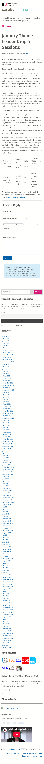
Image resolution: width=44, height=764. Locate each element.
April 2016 (5, 598)
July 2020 (5, 479)
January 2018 (6, 549)
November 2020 (8, 469)
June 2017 (5, 565)
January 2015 (6, 631)
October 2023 (7, 388)
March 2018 (6, 544)
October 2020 (7, 472)
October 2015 (7, 612)
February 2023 (7, 406)
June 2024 (5, 369)
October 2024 (7, 359)
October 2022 (7, 416)
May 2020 (6, 483)
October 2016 (7, 584)
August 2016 (6, 589)
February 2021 (7, 462)
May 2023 (5, 399)
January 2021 (6, 465)
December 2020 (8, 467)
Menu (9, 26)
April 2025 (5, 345)
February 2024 (7, 378)
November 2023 (8, 385)
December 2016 (7, 579)
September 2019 (8, 502)
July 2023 (5, 395)
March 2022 (6, 432)
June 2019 (5, 509)
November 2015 (7, 610)
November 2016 (7, 582)
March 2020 (6, 488)
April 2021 (5, 458)
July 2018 (5, 535)
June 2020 (5, 481)
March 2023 (6, 404)
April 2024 (5, 374)
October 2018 (7, 528)
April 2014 (5, 645)
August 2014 (6, 640)
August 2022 (6, 420)
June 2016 (5, 593)
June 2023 (5, 397)
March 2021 (6, 460)
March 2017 (6, 572)
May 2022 (5, 427)
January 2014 (6, 647)
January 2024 (6, 381)
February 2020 (7, 490)
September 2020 (8, 474)
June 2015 (5, 622)
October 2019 (7, 500)
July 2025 (5, 338)
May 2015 (5, 624)
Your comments (9, 238)
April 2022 (5, 430)
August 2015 (6, 617)
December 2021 (7, 439)
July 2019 (5, 507)
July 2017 (5, 563)
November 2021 (7, 441)
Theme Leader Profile (13, 723)
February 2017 (7, 575)
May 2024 (5, 371)
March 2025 (6, 348)
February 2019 (7, 519)
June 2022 (5, 425)
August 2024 (6, 364)
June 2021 (5, 453)
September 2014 (8, 638)
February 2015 (7, 629)
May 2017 (5, 568)
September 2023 (8, 390)
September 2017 (8, 558)
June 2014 (5, 643)
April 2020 (6, 486)
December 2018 (7, 523)
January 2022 (6, 437)
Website (6, 228)
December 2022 (8, 411)
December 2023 (8, 383)
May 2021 (5, 455)
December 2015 (7, 608)
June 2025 (5, 341)
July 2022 (5, 423)
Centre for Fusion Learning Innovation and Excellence (21, 11)
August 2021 (6, 448)
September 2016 (8, 586)
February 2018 (7, 547)
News (27, 53)
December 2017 (7, 551)
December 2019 (7, 495)
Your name (7, 211)
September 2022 (8, 418)
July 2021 (5, 451)
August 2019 (6, 505)
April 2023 (6, 402)
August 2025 (6, 336)
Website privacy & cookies (32, 753)
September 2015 (8, 615)
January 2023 (6, 409)
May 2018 (5, 540)
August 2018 (6, 533)
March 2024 (6, 376)
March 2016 (6, 601)
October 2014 (7, 636)
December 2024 (8, 355)
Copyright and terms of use (32, 756)
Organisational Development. (17, 197)
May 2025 (5, 343)
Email (3, 312)
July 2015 (5, 619)
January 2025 (6, 352)
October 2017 (7, 556)
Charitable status (13, 753)
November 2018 (7, 526)
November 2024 (8, 357)
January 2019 (6, 521)
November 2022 (8, 413)
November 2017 (7, 554)
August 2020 (6, 476)
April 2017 (5, 570)
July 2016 (5, 591)
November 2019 (7, 498)
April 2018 (5, 542)
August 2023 (6, 392)
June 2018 (5, 537)
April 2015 (5, 626)
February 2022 (7, 434)
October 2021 (7, 444)
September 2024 (8, 362)
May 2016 (5, 596)
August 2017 (6, 561)
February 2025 (7, 350)
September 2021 (8, 446)
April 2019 (5, 514)
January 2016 (6, 605)
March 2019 (6, 516)
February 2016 (7, 603)
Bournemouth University (10, 4)
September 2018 (8, 530)
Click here (4, 325)
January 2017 (6, 577)
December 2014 (7, 633)
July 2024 (5, 367)
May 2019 (5, 512)
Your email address (21, 219)
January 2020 (7, 493)
